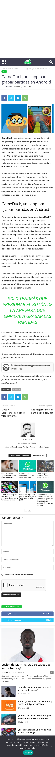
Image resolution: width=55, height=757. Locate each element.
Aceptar (28, 752)
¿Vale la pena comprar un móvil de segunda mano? (34, 688)
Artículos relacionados (20, 455)
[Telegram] (18, 98)
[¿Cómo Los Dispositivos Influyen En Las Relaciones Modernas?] (8, 719)
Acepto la (19, 575)
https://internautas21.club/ (27, 443)
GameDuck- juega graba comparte (33, 365)
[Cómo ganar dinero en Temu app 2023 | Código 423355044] (8, 705)
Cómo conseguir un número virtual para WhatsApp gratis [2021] (27, 497)
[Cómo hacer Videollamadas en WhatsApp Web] (27, 466)
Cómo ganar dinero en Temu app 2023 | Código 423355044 (35, 703)
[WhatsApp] (25, 98)
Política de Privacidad (23, 575)
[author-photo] (27, 430)
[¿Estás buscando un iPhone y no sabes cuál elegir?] (8, 733)
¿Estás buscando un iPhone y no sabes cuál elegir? (34, 731)
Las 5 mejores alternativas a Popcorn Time (43, 475)
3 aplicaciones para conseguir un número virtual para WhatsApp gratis (9, 497)
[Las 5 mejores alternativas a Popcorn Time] (45, 466)
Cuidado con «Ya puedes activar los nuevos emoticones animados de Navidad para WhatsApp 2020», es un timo (45, 499)
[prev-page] (25, 510)
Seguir (48, 620)
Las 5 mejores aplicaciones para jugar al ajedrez (8, 475)
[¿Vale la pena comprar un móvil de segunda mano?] (8, 691)
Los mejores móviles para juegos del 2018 (42, 411)
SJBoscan (8, 87)
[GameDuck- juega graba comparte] (5, 367)
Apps (9, 68)
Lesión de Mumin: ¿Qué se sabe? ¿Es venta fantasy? (25, 666)
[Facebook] (4, 98)
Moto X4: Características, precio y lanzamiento (13, 412)
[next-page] (29, 510)
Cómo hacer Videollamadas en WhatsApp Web (26, 475)
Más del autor (38, 455)
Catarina (4, 672)
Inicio (3, 68)
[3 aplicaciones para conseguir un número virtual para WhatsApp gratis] (9, 487)
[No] (51, 746)
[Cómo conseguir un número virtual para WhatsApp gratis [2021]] (27, 487)
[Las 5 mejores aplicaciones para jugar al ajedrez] (9, 466)
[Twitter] (11, 98)
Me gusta (47, 614)
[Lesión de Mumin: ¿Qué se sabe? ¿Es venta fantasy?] (27, 645)
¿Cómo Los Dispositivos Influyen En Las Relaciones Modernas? (34, 717)
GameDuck (16, 389)
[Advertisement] (27, 29)
